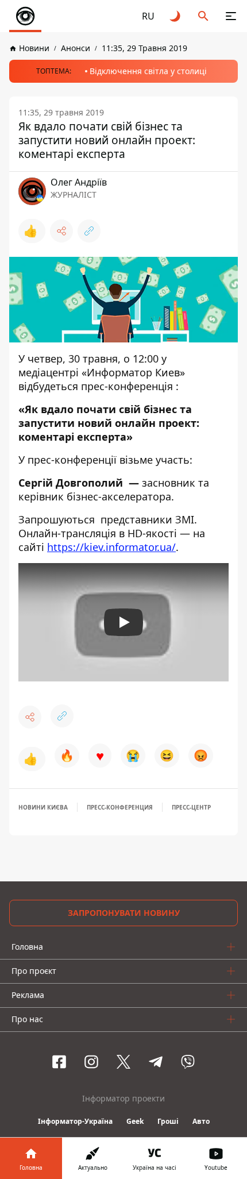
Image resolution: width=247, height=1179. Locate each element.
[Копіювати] (89, 230)
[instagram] (91, 1062)
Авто (201, 1121)
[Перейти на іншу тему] (176, 16)
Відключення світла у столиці (148, 71)
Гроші (168, 1121)
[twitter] (123, 1062)
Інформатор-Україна (75, 1121)
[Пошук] (203, 16)
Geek (135, 1121)
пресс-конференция (120, 807)
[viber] (188, 1062)
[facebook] (59, 1062)
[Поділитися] (61, 230)
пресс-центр (191, 807)
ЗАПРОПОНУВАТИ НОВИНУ (124, 912)
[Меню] (231, 16)
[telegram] (156, 1062)
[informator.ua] (25, 16)
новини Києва (43, 807)
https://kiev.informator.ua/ (111, 547)
